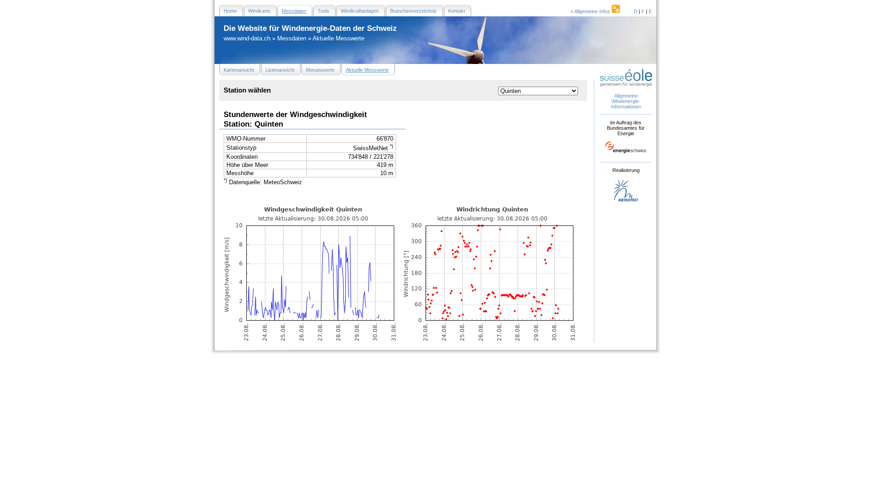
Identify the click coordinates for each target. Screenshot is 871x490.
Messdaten (291, 38)
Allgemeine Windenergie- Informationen (626, 101)
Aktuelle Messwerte (338, 38)
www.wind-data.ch (247, 38)
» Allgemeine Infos (591, 11)
